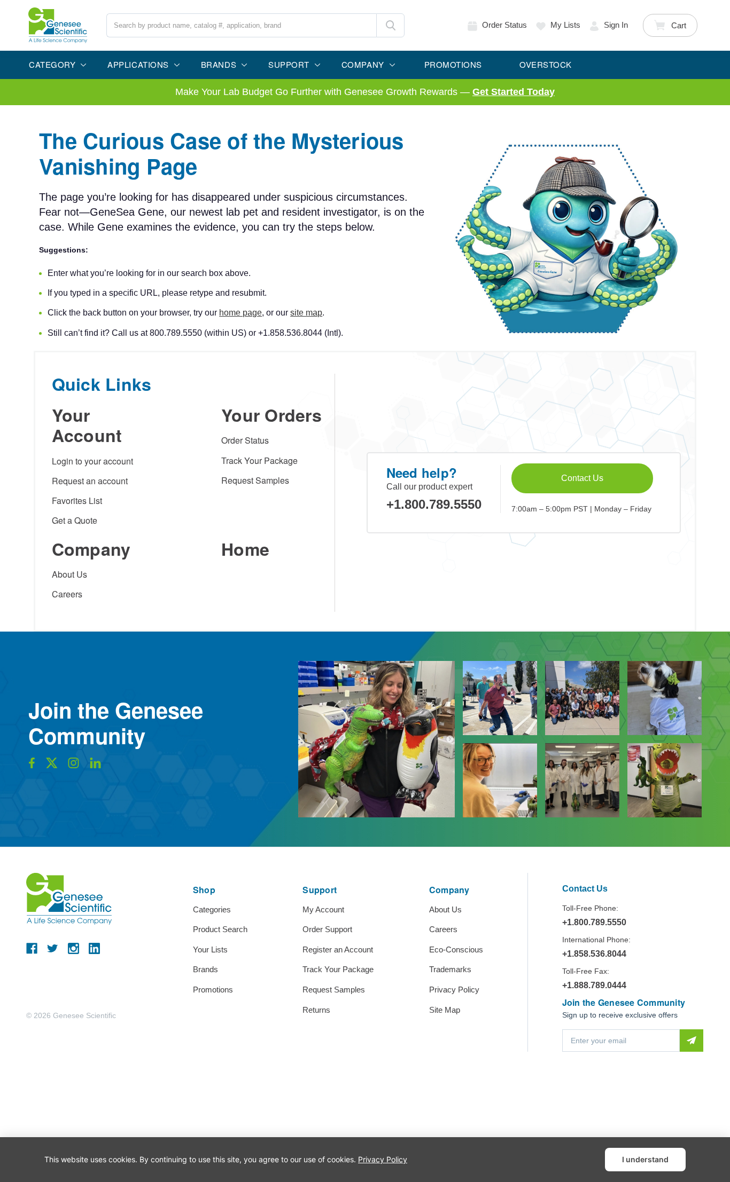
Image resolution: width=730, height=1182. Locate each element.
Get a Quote (74, 520)
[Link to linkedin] (95, 765)
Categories (212, 909)
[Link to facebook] (31, 765)
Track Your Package (259, 460)
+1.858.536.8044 (594, 953)
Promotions (213, 989)
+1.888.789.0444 (594, 985)
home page (240, 312)
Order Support (327, 929)
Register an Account (337, 949)
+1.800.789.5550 (434, 504)
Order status (504, 24)
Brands (205, 969)
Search (390, 25)
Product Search (220, 929)
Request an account (90, 481)
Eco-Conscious (456, 949)
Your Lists (210, 949)
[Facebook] (31, 948)
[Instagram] (73, 948)
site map (306, 312)
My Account (323, 909)
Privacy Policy (454, 989)
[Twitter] (52, 948)
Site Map (444, 1009)
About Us (69, 574)
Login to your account (92, 461)
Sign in (616, 24)
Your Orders (271, 415)
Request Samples (255, 480)
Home (245, 549)
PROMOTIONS (453, 64)
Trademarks (450, 969)
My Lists (565, 24)
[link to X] (52, 765)
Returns (316, 1009)
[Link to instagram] (73, 765)
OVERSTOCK (545, 64)
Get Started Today (513, 91)
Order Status (245, 440)
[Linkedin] (94, 948)
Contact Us (582, 478)
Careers (67, 594)
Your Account (87, 425)
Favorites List (77, 500)
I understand (645, 1159)
